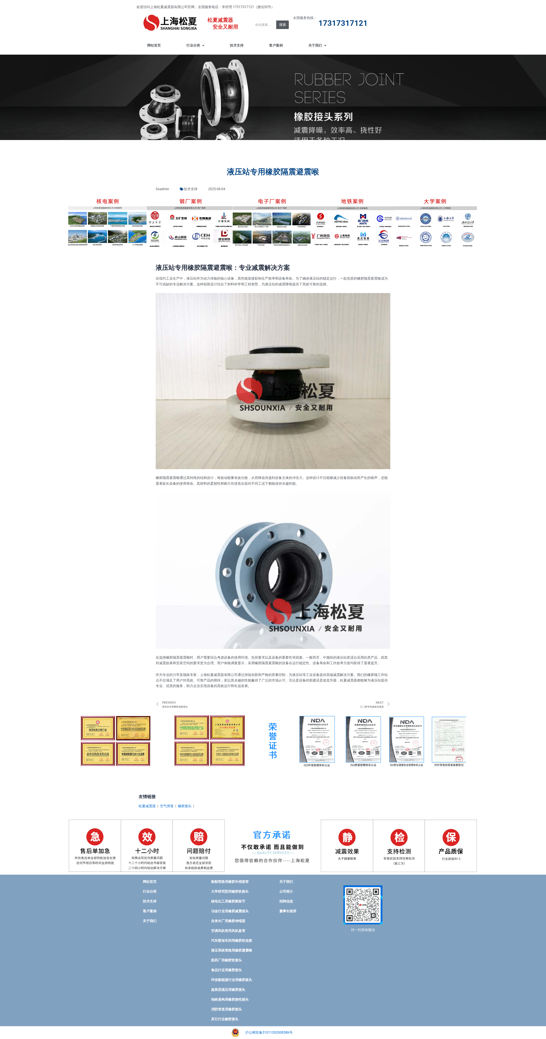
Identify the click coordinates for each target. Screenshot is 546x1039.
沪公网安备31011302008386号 (269, 1032)
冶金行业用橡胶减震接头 (230, 911)
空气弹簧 (167, 806)
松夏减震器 (147, 806)
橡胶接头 (185, 806)
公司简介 (286, 891)
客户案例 (276, 45)
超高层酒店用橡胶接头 (228, 990)
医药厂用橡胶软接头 (226, 960)
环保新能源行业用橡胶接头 (231, 980)
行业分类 (193, 45)
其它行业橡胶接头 (224, 1019)
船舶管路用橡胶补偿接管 (230, 882)
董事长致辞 (287, 911)
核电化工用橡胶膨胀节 (228, 901)
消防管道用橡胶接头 (226, 1009)
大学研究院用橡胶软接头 (230, 891)
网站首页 (154, 45)
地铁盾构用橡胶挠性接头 (230, 999)
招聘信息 (286, 901)
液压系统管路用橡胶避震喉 (231, 950)
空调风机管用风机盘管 (228, 931)
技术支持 (237, 45)
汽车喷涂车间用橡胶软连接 (231, 940)
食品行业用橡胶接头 (226, 970)
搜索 (282, 25)
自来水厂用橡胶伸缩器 (228, 921)
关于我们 (315, 45)
